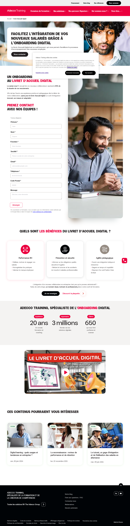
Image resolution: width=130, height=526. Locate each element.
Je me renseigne (50, 293)
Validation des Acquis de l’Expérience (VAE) (76, 37)
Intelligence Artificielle (45, 34)
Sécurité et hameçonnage (48, 523)
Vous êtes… (116, 11)
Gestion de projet (42, 31)
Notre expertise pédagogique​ (102, 17)
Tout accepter (89, 73)
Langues (37, 37)
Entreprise (119, 16)
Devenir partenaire (71, 508)
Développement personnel (45, 25)
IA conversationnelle (66, 40)
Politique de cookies (73, 521)
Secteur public (121, 32)
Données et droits (31, 523)
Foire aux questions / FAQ (74, 498)
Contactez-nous (70, 501)
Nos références (98, 3)
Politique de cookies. (72, 67)
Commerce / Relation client (46, 19)
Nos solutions (59, 11)
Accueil (9, 19)
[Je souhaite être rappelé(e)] (124, 260)
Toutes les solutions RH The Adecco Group (23, 504)
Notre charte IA (102, 21)
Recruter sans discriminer (84, 33)
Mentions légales (12, 521)
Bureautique (39, 16)
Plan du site (62, 523)
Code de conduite (25, 521)
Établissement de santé (120, 28)
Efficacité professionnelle (46, 28)
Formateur (119, 35)
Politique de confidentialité (15, 523)
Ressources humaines (43, 49)
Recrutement (40, 46)
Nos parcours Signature (78, 11)
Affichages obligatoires (57, 521)
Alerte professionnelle (40, 521)
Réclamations (69, 504)
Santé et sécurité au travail (46, 52)
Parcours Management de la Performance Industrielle (91, 29)
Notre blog (86, 3)
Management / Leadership (45, 40)
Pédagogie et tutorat (43, 43)
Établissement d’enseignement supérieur (121, 21)
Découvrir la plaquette (71, 293)
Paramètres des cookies (42, 73)
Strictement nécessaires (72, 73)
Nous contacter (114, 3)
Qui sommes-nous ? (99, 11)
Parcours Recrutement (82, 25)
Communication (41, 22)
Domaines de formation (40, 11)
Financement (75, 3)
